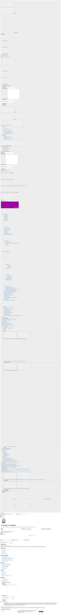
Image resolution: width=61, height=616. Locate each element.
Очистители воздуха (4, 469)
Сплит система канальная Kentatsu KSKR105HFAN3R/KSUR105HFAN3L (14, 361)
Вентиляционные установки (18, 468)
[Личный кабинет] (7, 179)
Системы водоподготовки (5, 470)
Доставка (3, 573)
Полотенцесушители (13, 463)
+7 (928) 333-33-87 (6, 40)
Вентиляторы (12, 468)
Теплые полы (3, 466)
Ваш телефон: (5, 88)
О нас (3, 571)
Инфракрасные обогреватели (6, 464)
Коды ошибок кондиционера (6, 575)
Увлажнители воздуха (13, 470)
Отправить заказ (3, 544)
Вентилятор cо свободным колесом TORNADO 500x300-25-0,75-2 (35, 479)
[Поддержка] (7, 61)
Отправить (4, 103)
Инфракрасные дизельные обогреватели (7, 465)
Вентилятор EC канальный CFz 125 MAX (23, 488)
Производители (4, 572)
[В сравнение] (10, 334)
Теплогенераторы (17, 465)
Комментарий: (5, 99)
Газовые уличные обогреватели (7, 559)
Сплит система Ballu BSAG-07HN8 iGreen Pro (10, 446)
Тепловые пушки (4, 561)
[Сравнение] (7, 185)
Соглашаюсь (41, 611)
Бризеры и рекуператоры (5, 468)
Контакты (3, 574)
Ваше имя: (4, 87)
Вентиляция (4, 467)
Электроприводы (19, 470)
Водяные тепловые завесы (5, 463)
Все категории (16, 207)
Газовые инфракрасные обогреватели (7, 461)
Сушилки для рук (13, 464)
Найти (12, 172)
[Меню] (7, 3)
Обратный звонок (5, 581)
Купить (2, 533)
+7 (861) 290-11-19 (6, 47)
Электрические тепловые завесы (11, 466)
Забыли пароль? (2, 515)
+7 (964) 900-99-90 (6, 53)
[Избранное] (20, 185)
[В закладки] (23, 334)
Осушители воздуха (26, 468)
